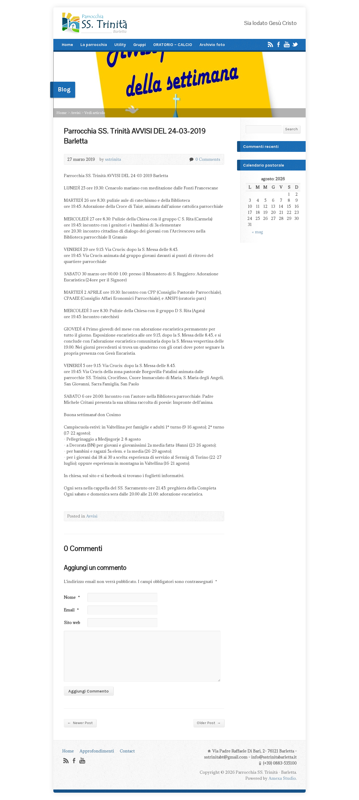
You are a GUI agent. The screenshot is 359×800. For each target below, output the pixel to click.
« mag (257, 231)
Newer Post (80, 722)
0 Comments (191, 159)
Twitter (295, 44)
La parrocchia (93, 44)
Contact (127, 751)
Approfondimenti (97, 751)
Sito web (72, 622)
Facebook (278, 44)
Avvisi (75, 112)
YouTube (287, 44)
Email (71, 609)
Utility (120, 44)
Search (291, 129)
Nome (72, 597)
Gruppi (139, 44)
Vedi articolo (94, 112)
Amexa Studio (282, 778)
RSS (270, 44)
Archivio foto (212, 44)
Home (67, 44)
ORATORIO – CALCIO (172, 44)
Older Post (209, 722)
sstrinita (113, 159)
